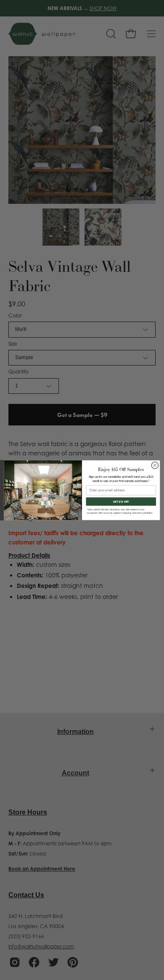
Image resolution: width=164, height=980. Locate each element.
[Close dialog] (155, 465)
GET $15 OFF (121, 502)
